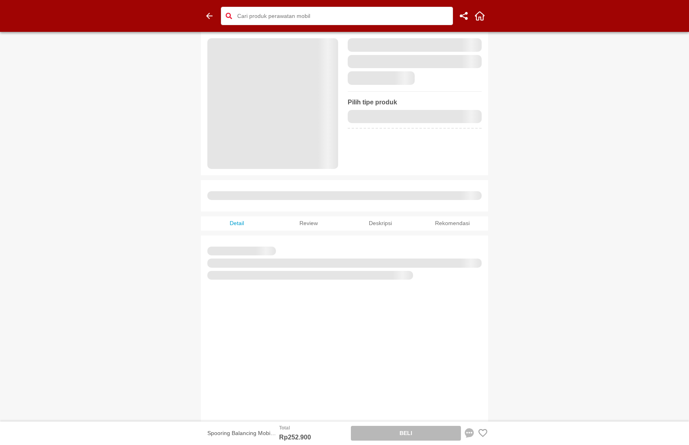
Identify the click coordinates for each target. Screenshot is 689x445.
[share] (463, 16)
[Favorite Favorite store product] (482, 433)
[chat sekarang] (469, 433)
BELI (406, 433)
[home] (479, 16)
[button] (229, 16)
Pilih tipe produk (372, 102)
